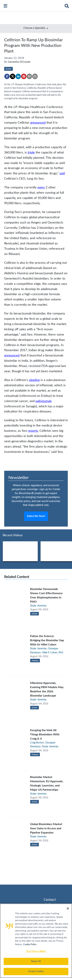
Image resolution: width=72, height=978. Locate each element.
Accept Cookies (36, 971)
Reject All (36, 961)
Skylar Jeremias (38, 606)
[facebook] (7, 76)
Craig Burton (37, 742)
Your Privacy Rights (36, 951)
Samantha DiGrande (19, 62)
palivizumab (43, 401)
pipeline (34, 380)
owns (41, 187)
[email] (29, 76)
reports (33, 430)
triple (31, 152)
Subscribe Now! (36, 516)
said (62, 173)
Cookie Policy (30, 944)
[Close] (68, 908)
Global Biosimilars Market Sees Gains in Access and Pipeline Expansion (46, 828)
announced (38, 122)
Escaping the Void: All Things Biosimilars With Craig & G (44, 734)
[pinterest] (24, 76)
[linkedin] (18, 76)
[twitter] (12, 76)
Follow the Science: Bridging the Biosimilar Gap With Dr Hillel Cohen (47, 640)
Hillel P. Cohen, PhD (52, 652)
